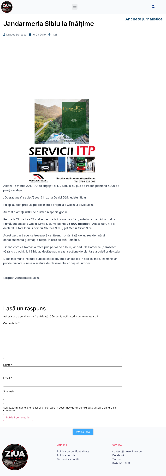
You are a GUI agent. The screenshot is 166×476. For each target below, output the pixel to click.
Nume (7, 364)
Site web (8, 391)
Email (7, 378)
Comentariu (11, 323)
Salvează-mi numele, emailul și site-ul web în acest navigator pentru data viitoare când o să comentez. (59, 408)
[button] (74, 7)
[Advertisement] (62, 73)
